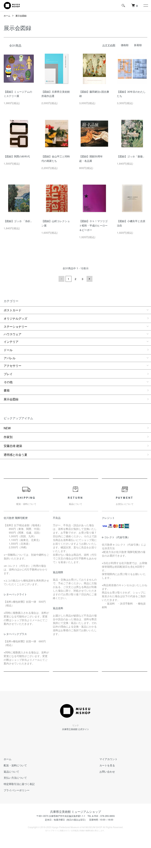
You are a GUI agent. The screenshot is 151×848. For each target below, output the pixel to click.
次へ (89, 279)
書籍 (7, 390)
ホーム (7, 15)
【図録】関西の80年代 (17, 156)
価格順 (125, 45)
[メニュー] (145, 5)
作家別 (8, 437)
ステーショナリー (15, 326)
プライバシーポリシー (16, 790)
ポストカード (12, 310)
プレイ (8, 374)
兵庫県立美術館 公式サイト (75, 729)
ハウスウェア (12, 334)
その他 (8, 382)
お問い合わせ (107, 771)
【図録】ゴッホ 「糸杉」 (18, 221)
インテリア (11, 341)
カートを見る (107, 765)
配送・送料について (15, 765)
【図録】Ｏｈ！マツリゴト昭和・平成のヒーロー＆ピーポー (93, 225)
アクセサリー (12, 365)
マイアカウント (108, 759)
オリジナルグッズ (15, 318)
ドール (8, 350)
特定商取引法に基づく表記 (19, 784)
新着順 (138, 45)
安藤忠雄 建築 (13, 446)
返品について (11, 771)
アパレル (9, 358)
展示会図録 (21, 15)
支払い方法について (15, 777)
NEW (7, 428)
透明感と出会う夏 (15, 454)
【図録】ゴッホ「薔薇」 (131, 156)
